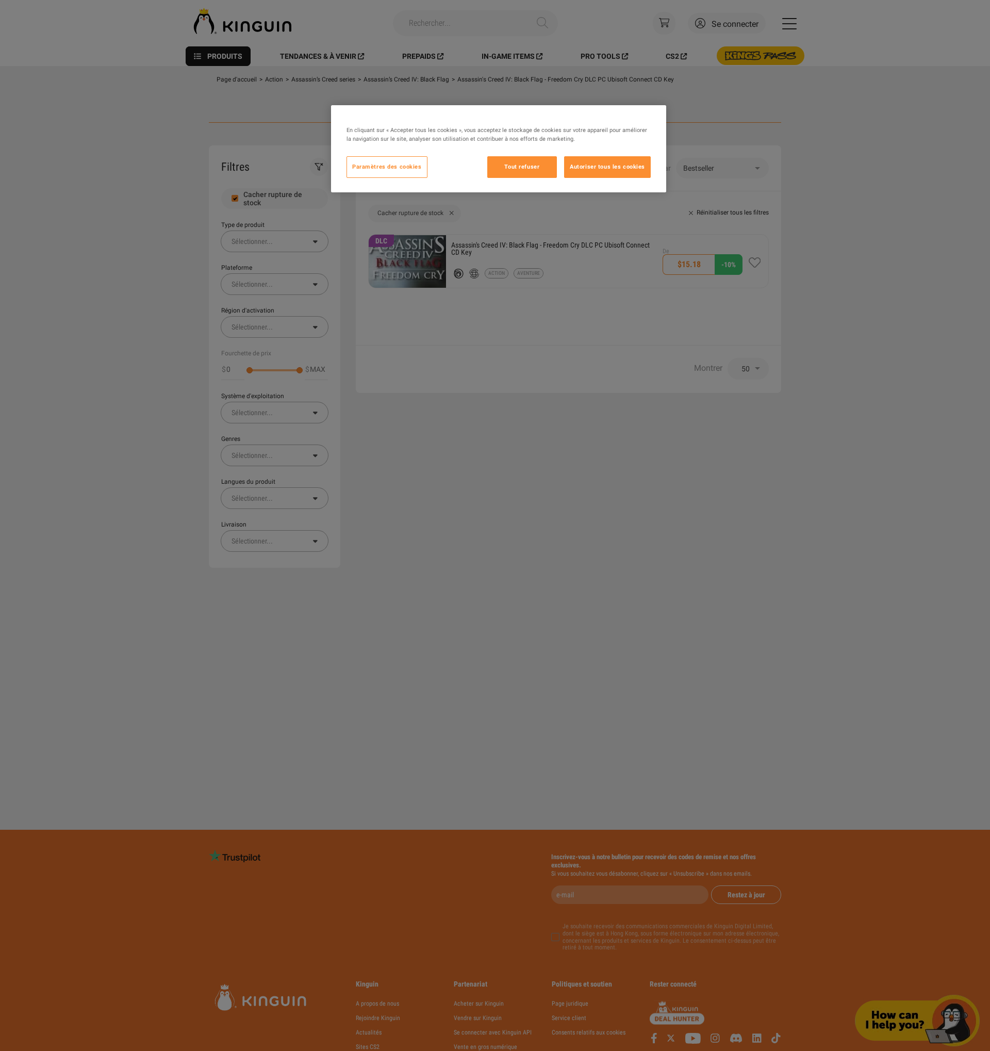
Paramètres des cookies (387, 166)
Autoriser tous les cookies (607, 166)
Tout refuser (521, 166)
